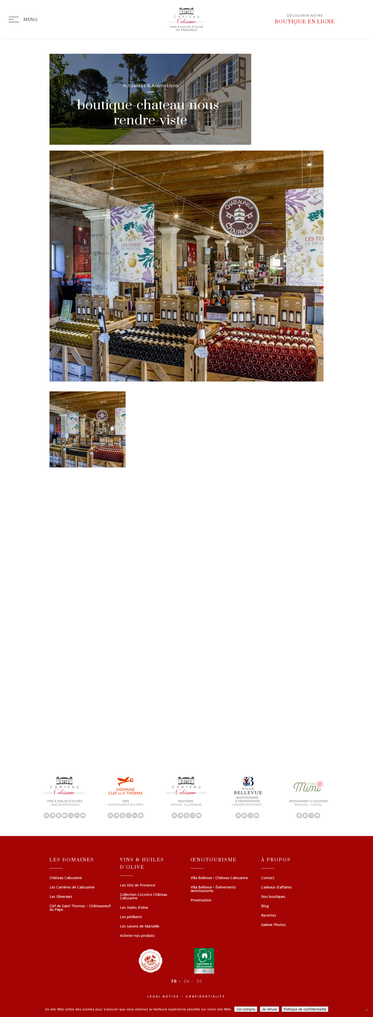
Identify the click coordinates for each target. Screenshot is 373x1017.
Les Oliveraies (60, 897)
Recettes (268, 916)
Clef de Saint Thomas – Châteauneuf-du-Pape (80, 908)
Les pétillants (131, 917)
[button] (65, 797)
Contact (268, 878)
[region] (186, 797)
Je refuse (269, 1009)
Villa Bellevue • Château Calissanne (219, 878)
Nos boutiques (273, 897)
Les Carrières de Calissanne (72, 887)
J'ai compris (245, 1009)
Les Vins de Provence (137, 885)
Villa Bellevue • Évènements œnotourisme (213, 889)
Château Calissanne (65, 878)
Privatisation (201, 900)
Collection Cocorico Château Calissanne (143, 896)
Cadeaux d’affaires (276, 887)
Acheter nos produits (137, 936)
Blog (265, 906)
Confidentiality (205, 996)
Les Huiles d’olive (134, 908)
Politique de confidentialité (305, 1009)
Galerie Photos (273, 925)
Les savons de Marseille (139, 926)
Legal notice (163, 996)
